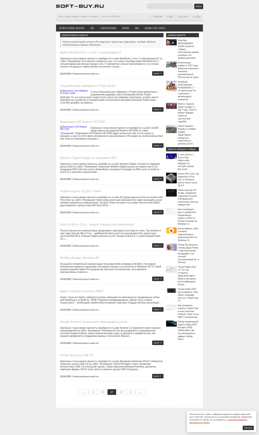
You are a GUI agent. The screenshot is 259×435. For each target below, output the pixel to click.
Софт (170, 16)
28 (121, 392)
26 (102, 392)
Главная (156, 16)
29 (130, 392)
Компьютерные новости (86, 73)
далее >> (158, 73)
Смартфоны (108, 28)
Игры (125, 28)
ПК (92, 28)
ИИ (137, 28)
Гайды (197, 16)
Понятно (248, 428)
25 (93, 392)
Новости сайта (155, 28)
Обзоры (183, 16)
